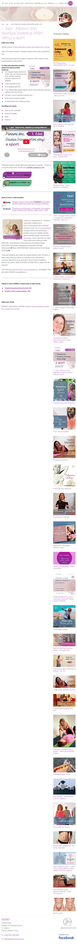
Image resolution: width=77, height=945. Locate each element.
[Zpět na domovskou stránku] (70, 3)
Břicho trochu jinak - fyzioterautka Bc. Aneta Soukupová (62, 891)
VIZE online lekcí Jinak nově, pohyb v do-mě (64, 670)
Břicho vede (58, 913)
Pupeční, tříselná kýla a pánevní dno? (62, 247)
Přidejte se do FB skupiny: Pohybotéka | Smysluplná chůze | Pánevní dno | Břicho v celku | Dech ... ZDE (31, 209)
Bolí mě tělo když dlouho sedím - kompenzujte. (63, 649)
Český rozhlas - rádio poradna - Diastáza (61, 186)
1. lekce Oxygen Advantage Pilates (64, 308)
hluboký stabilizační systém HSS (23, 47)
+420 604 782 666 (11, 935)
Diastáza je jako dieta (61, 774)
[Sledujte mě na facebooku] (66, 936)
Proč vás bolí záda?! (61, 431)
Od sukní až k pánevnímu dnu (63, 709)
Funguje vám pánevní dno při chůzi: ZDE (18, 288)
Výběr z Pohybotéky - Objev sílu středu (64, 567)
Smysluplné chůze (44, 228)
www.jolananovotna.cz (15, 269)
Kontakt (61, 3)
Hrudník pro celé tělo (61, 517)
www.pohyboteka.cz (30, 269)
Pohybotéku (27, 238)
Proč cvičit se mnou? (61, 827)
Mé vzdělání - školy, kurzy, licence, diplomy (63, 797)
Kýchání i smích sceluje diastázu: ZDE (17, 291)
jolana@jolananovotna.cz (14, 939)
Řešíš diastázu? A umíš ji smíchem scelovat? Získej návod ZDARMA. (63, 599)
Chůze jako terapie (60, 629)
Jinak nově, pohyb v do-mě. (64, 689)
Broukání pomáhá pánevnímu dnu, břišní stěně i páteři (62, 340)
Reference (51, 3)
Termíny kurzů (29, 3)
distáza (9, 47)
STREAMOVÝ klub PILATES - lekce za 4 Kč (64, 94)
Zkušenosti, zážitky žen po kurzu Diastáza (63, 846)
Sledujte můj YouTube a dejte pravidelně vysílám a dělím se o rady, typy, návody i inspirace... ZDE (26, 204)
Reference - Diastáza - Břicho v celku (61, 546)
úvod (3, 24)
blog (7, 24)
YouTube (47, 47)
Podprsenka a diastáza (62, 488)
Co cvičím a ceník (19, 3)
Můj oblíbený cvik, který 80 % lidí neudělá (63, 125)
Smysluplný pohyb (60, 460)
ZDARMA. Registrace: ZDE (35, 167)
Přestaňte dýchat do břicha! (64, 403)
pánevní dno (39, 47)
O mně (11, 3)
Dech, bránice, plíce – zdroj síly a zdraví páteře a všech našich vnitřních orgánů (63, 868)
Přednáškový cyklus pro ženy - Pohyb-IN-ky (62, 155)
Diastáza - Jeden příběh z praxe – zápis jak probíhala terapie (63, 751)
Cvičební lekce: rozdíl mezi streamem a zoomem (63, 278)
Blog (56, 3)
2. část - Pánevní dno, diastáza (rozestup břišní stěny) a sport (63, 372)
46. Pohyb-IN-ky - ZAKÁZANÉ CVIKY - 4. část (63, 64)
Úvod (6, 3)
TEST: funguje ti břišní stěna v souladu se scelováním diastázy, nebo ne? (64, 217)
